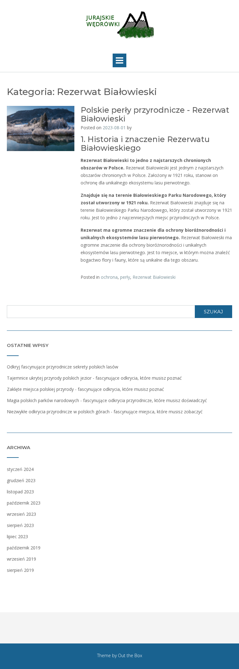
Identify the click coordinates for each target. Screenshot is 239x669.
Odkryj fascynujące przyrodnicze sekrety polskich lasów (62, 367)
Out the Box (130, 655)
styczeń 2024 (20, 469)
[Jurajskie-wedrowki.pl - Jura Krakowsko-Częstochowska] (119, 25)
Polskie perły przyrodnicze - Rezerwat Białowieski (155, 114)
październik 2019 (23, 548)
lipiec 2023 (17, 536)
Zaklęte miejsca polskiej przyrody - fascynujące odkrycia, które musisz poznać (85, 389)
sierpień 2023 (20, 525)
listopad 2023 (20, 492)
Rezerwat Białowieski (154, 277)
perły (125, 277)
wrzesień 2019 (21, 559)
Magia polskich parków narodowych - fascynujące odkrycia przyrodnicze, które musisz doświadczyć (107, 400)
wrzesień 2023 (21, 514)
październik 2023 (23, 503)
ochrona (109, 277)
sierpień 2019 (20, 570)
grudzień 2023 (21, 480)
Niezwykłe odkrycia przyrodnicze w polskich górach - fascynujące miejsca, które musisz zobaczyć (105, 412)
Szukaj (213, 312)
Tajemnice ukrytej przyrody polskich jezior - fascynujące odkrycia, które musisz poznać (94, 378)
